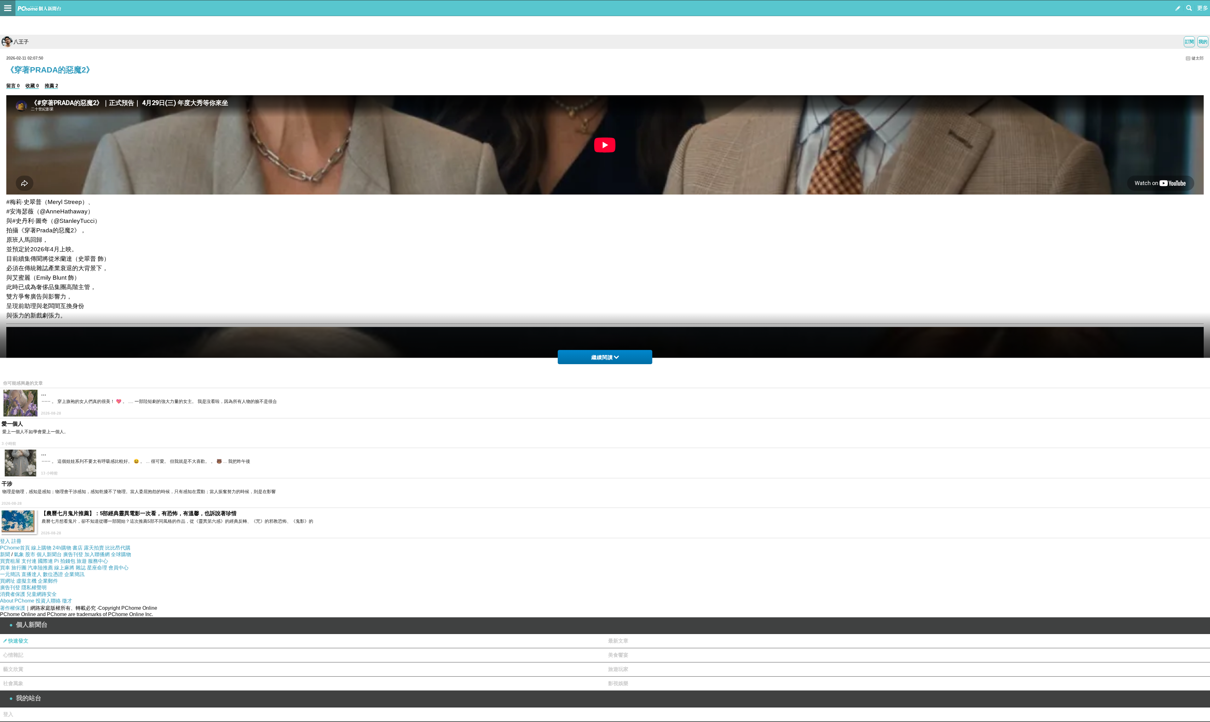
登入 (5, 541)
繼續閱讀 (602, 357)
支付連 (29, 561)
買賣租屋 (10, 561)
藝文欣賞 (13, 669)
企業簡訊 (74, 574)
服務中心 (98, 561)
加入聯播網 (97, 554)
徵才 (67, 600)
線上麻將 (64, 567)
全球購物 (121, 554)
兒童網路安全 (41, 594)
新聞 (5, 554)
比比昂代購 (117, 547)
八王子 (21, 41)
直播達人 (31, 574)
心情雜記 (13, 655)
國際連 (45, 561)
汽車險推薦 (40, 567)
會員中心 (118, 567)
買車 (5, 567)
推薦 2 (51, 85)
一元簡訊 (10, 574)
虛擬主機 (26, 581)
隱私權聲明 (34, 587)
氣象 (19, 554)
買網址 (7, 581)
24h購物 (62, 547)
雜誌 (81, 567)
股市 (30, 554)
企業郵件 (48, 581)
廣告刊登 (73, 554)
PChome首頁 (15, 547)
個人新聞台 (49, 554)
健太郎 (1197, 58)
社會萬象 (13, 683)
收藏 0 (32, 85)
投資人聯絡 (48, 600)
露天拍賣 (94, 547)
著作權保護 (12, 608)
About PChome (17, 600)
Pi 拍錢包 (64, 561)
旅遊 (82, 561)
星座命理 (97, 567)
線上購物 (41, 547)
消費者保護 (12, 594)
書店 (77, 547)
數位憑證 (53, 574)
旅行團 (18, 567)
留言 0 (13, 85)
